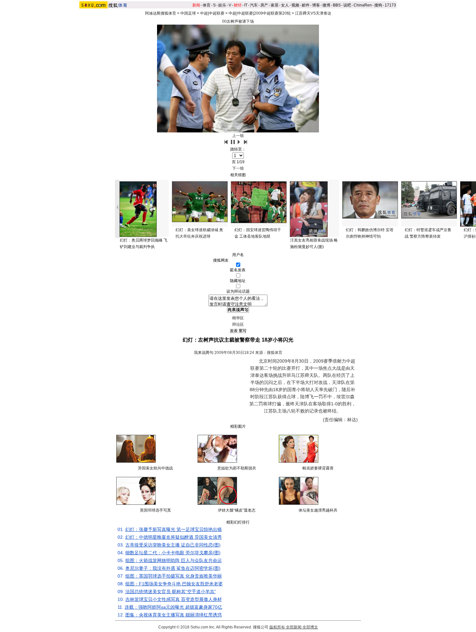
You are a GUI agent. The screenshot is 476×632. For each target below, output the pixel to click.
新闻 (196, 5)
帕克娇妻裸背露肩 (318, 468)
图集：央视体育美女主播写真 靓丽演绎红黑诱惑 (173, 614)
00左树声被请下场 (238, 21)
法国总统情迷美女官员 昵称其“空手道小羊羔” (170, 591)
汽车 (254, 5)
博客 (316, 5)
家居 (274, 5)
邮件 (306, 5)
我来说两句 (203, 352)
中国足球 (188, 13)
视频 (295, 5)
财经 (238, 5)
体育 (206, 5)
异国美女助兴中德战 (155, 468)
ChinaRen (363, 5)
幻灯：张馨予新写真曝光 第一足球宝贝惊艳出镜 (173, 529)
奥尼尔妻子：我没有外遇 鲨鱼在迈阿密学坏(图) (173, 568)
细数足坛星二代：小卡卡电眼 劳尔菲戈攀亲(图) (173, 552)
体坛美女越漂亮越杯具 (318, 510)
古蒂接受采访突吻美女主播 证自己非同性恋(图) (173, 544)
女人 (285, 5)
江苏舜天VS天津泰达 (313, 13)
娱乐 (222, 5)
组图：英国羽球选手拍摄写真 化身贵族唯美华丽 (173, 576)
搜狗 (378, 5)
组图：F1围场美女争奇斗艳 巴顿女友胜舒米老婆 (174, 583)
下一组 (238, 168)
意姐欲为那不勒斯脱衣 (236, 468)
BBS (337, 5)
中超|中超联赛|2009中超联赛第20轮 (260, 13)
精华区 (238, 318)
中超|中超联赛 (212, 13)
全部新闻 (293, 627)
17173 (390, 5)
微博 (326, 5)
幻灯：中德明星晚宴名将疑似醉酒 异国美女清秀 (173, 537)
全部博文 (310, 627)
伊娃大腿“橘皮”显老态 (236, 510)
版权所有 (277, 627)
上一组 (238, 135)
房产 (264, 5)
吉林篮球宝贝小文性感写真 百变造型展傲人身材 (173, 599)
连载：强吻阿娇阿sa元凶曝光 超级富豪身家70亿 (173, 607)
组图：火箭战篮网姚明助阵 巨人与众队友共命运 (173, 560)
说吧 (347, 5)
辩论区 (238, 324)
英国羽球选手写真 (155, 510)
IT (245, 5)
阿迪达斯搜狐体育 (160, 13)
